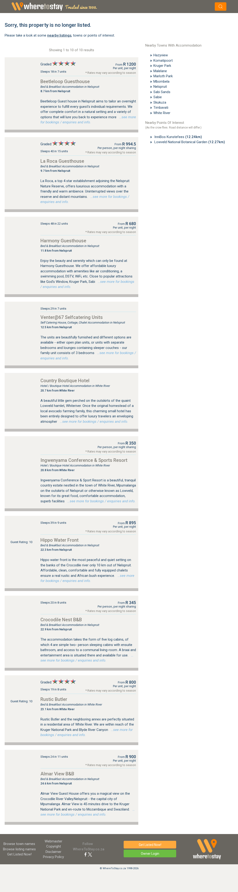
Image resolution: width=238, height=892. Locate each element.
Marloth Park (163, 76)
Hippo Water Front (59, 540)
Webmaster (53, 841)
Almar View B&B (57, 774)
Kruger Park (162, 66)
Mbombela (161, 81)
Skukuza (159, 102)
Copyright (53, 846)
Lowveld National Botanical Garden (189, 142)
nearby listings (59, 35)
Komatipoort (163, 60)
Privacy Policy (53, 857)
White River (161, 113)
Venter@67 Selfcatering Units (71, 317)
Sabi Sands (161, 92)
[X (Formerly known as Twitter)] (90, 854)
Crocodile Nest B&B (61, 619)
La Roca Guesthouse (62, 161)
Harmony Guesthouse (63, 240)
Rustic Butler (53, 699)
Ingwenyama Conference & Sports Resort (83, 460)
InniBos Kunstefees (177, 137)
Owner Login (150, 853)
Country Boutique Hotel (64, 380)
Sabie (157, 97)
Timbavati (160, 107)
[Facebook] (85, 854)
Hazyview (160, 55)
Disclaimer (53, 852)
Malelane (160, 71)
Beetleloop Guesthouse (65, 81)
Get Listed (19, 854)
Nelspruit (160, 86)
